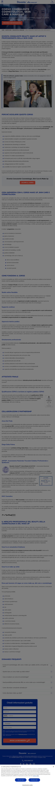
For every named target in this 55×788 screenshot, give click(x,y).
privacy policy (36, 775)
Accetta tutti (34, 780)
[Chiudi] (53, 766)
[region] (27, 776)
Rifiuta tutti (21, 780)
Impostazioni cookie (27, 785)
